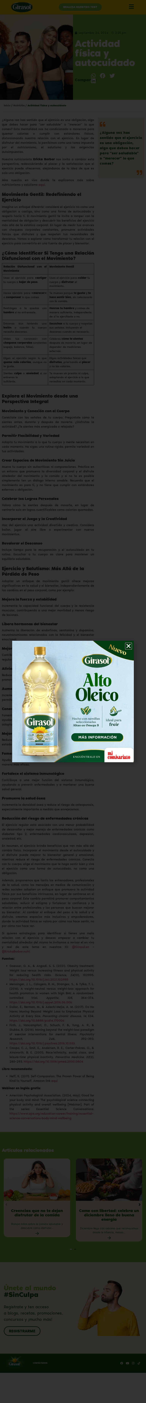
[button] (128, 646)
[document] (73, 701)
